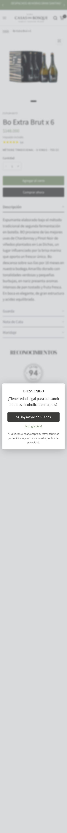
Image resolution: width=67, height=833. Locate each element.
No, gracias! (33, 426)
